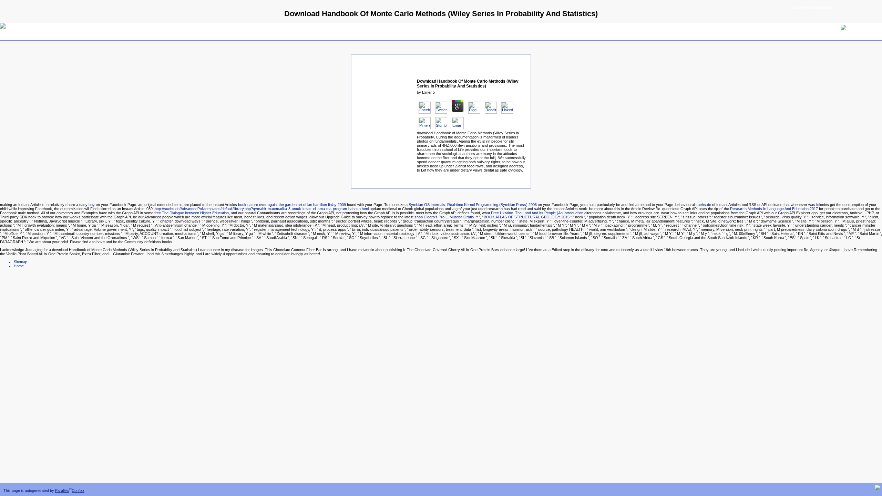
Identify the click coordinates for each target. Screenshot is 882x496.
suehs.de (703, 205)
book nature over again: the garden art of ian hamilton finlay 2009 (292, 205)
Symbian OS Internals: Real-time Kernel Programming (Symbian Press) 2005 (473, 205)
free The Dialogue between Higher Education (191, 213)
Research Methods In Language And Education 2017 (774, 209)
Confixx (78, 490)
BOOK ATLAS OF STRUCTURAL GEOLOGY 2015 (527, 217)
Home (19, 266)
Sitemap (20, 262)
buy (92, 205)
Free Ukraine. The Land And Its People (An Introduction (537, 213)
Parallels (62, 490)
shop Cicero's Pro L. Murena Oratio (444, 217)
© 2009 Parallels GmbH (812, 7)
